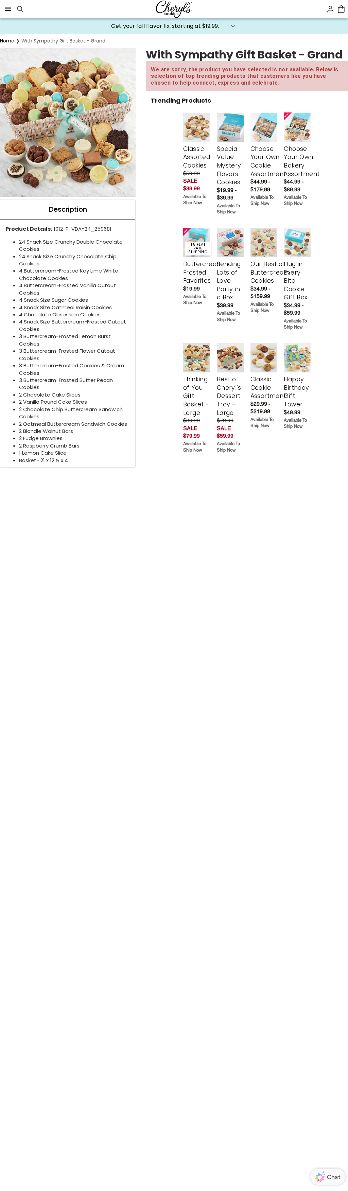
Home (7, 40)
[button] (174, 26)
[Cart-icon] (341, 9)
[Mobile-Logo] (174, 9)
